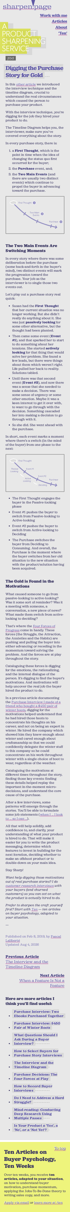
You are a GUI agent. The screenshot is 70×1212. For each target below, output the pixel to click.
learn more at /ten (48, 1202)
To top (60, 1148)
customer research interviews (30, 885)
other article (26, 84)
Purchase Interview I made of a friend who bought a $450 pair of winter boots (33, 706)
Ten (34, 909)
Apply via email (16, 1202)
